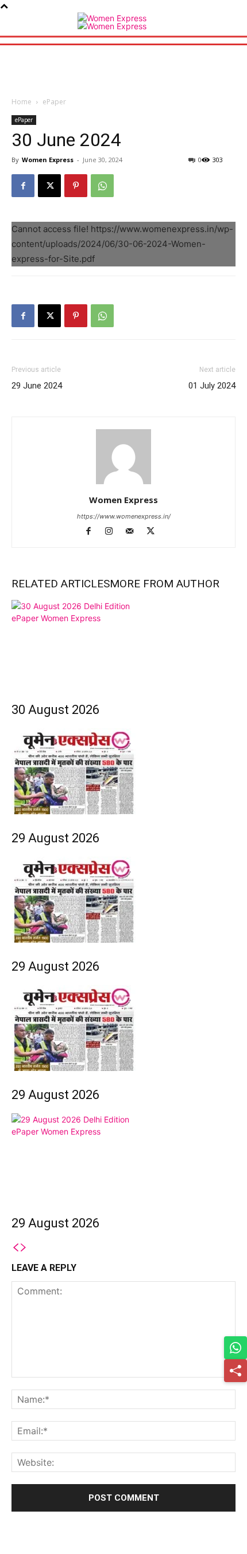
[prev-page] (15, 1248)
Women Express (48, 159)
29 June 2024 (36, 385)
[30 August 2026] (123, 643)
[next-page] (24, 1248)
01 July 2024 (212, 385)
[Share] (235, 1370)
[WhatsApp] (102, 185)
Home (21, 102)
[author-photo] (123, 484)
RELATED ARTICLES (60, 583)
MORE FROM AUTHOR (164, 583)
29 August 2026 (55, 838)
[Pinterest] (75, 185)
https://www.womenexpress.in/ (124, 516)
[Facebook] (22, 185)
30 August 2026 (55, 710)
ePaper (54, 102)
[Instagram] (114, 532)
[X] (49, 185)
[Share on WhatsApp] (235, 1347)
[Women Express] (123, 20)
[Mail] (135, 532)
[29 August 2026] (123, 771)
